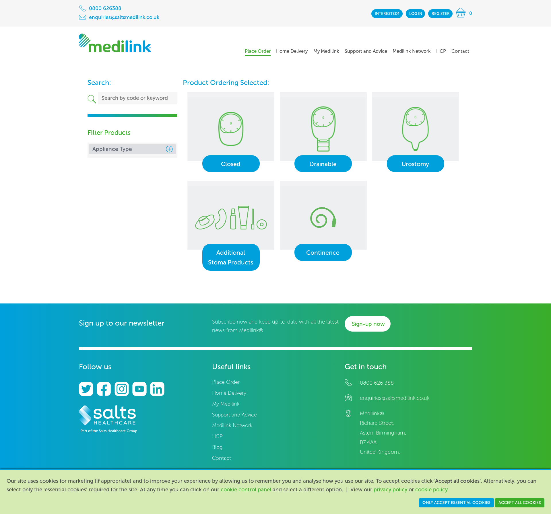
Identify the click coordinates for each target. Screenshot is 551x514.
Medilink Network (232, 425)
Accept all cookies (519, 503)
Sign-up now (368, 324)
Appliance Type (112, 149)
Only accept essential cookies (456, 503)
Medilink (115, 43)
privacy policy (390, 489)
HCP (217, 436)
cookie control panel (246, 489)
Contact (221, 458)
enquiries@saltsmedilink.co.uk (395, 398)
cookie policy (431, 489)
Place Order (226, 382)
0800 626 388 (377, 383)
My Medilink (226, 404)
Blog (217, 447)
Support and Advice (234, 415)
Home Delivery (229, 393)
